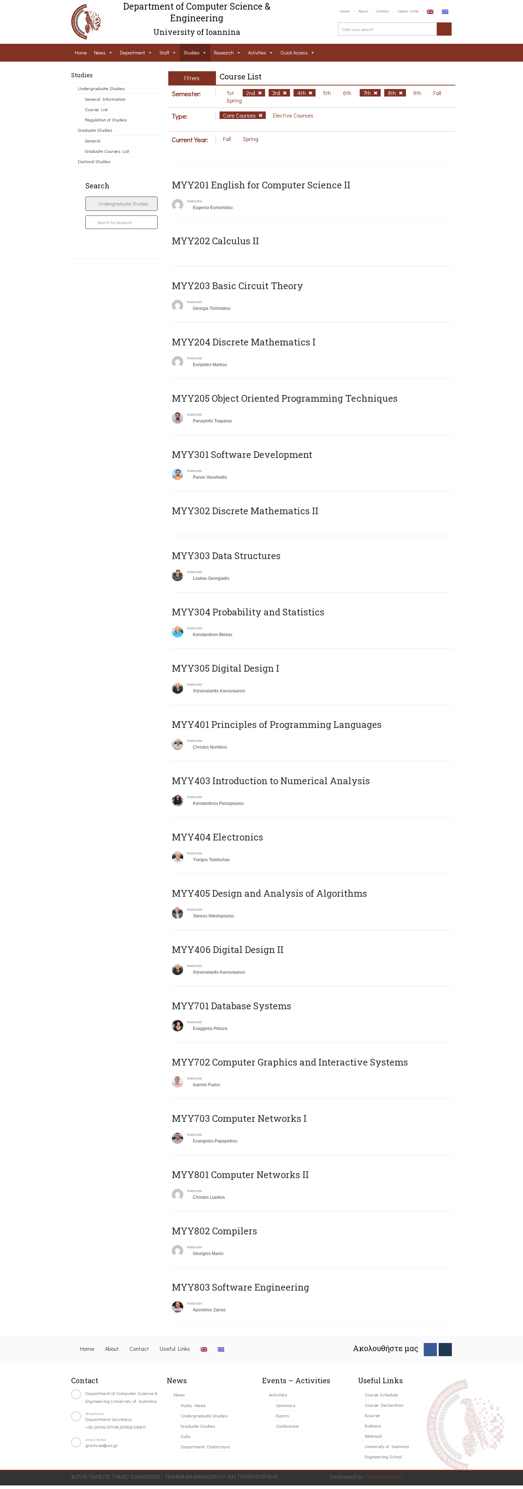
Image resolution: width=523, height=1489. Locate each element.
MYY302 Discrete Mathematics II (245, 511)
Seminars (285, 1405)
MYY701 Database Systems (231, 1006)
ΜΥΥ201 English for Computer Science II (261, 185)
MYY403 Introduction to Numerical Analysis (271, 781)
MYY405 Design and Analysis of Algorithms (269, 893)
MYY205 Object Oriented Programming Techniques (285, 398)
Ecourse (372, 1415)
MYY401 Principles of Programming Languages (277, 724)
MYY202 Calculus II (215, 241)
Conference (287, 1426)
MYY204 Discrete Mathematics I (244, 342)
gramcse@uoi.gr (101, 1445)
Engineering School (383, 1456)
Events (282, 1415)
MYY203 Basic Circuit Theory (237, 286)
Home (345, 11)
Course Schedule (381, 1394)
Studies (192, 52)
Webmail (373, 1436)
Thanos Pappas (384, 1476)
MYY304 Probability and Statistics (248, 612)
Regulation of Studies (106, 119)
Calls (185, 1436)
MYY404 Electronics (217, 837)
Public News (193, 1405)
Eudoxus (373, 1425)
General (92, 140)
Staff (164, 52)
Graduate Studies (95, 130)
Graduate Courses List (107, 151)
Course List (96, 109)
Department (132, 52)
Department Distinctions (205, 1446)
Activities (257, 52)
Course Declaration (384, 1405)
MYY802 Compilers (214, 1231)
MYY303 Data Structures (226, 556)
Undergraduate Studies (101, 88)
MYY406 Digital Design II (228, 949)
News (100, 52)
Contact (382, 11)
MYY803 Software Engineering (240, 1287)
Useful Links (407, 11)
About (363, 11)
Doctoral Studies (94, 161)
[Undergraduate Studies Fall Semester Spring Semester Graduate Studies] (121, 204)
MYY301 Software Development (242, 454)
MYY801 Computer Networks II (240, 1174)
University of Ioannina (387, 1446)
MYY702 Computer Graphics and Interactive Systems (290, 1062)
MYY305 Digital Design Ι (225, 668)
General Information (105, 99)
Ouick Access (294, 52)
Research (224, 52)
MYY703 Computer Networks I (239, 1118)
